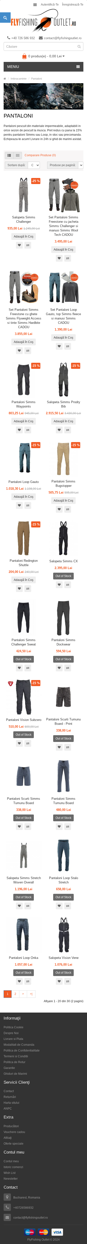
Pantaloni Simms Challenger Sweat (23, 642)
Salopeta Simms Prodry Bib (63, 404)
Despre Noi (11, 1033)
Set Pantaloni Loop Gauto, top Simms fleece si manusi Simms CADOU (63, 316)
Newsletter (11, 1178)
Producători (11, 1126)
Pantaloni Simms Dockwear (63, 642)
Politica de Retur (14, 1062)
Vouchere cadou (14, 1132)
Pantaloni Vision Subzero (23, 720)
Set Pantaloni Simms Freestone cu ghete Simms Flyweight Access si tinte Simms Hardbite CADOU (23, 318)
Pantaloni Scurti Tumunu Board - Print (63, 722)
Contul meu (11, 1161)
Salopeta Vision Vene (64, 958)
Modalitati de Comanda (19, 1044)
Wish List (9, 1173)
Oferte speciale (13, 1143)
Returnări (10, 1097)
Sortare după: (16, 165)
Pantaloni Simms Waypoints (24, 404)
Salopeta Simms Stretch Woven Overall (24, 880)
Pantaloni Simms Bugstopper (63, 484)
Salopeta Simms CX (63, 561)
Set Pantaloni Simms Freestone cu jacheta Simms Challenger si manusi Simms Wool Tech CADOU (63, 226)
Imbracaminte (19, 78)
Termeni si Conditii (16, 1056)
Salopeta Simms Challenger (23, 219)
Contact (9, 1091)
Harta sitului (11, 1102)
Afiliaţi (8, 1138)
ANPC (8, 1108)
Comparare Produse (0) (40, 155)
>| (31, 994)
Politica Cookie (13, 1027)
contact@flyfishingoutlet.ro (62, 38)
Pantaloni (36, 78)
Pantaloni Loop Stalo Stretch (63, 880)
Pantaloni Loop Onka (23, 958)
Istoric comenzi (13, 1167)
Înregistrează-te (72, 4)
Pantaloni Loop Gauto (23, 482)
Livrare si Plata (13, 1039)
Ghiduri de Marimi (15, 1073)
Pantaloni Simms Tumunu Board (63, 801)
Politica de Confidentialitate (22, 1050)
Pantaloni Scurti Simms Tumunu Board (23, 801)
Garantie (9, 1068)
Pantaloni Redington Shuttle (24, 563)
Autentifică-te (50, 4)
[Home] (5, 78)
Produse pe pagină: (63, 165)
